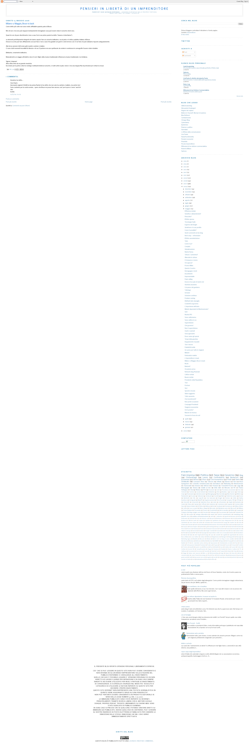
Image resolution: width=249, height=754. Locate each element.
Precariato (197, 510)
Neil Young (228, 541)
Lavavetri (218, 535)
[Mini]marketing (186, 106)
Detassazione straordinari (216, 524)
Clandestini (184, 522)
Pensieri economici (187, 139)
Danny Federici (191, 506)
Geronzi (234, 528)
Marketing (227, 484)
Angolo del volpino (187, 110)
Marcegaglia (185, 488)
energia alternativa (202, 514)
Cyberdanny (185, 122)
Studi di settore (232, 549)
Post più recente (11, 102)
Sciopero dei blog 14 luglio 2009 (191, 512)
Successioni (222, 512)
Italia (191, 535)
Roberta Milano (186, 149)
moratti (215, 557)
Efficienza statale (190, 211)
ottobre (187, 195)
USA (185, 514)
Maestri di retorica (190, 413)
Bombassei (227, 518)
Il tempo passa (185, 606)
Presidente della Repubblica (194, 380)
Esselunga (211, 526)
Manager (223, 537)
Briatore (183, 520)
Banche (227, 481)
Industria (231, 532)
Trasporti (222, 551)
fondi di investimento (224, 514)
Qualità (192, 547)
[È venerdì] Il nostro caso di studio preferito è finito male (201, 68)
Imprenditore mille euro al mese (218, 532)
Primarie (233, 545)
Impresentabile (189, 276)
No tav (235, 541)
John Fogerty (198, 535)
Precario (227, 545)
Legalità (225, 535)
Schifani (183, 549)
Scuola (193, 496)
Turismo (191, 492)
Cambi (195, 520)
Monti (204, 541)
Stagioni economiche (191, 407)
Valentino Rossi (205, 502)
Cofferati (204, 504)
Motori (239, 494)
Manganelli (231, 537)
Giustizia (201, 530)
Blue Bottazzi (185, 115)
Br (233, 518)
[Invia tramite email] (15, 69)
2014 (185, 164)
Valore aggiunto (190, 393)
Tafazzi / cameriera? (191, 255)
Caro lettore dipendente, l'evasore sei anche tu (201, 596)
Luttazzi (202, 537)
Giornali (194, 530)
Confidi (200, 522)
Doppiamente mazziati (192, 342)
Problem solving (190, 298)
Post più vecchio (166, 102)
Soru (239, 490)
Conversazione (217, 522)
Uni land (187, 293)
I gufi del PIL (187, 86)
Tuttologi (188, 290)
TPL (240, 549)
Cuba (240, 522)
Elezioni (197, 486)
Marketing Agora (186, 539)
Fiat (234, 481)
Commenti (187, 56)
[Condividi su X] (19, 69)
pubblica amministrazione (200, 516)
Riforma (206, 547)
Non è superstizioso (191, 328)
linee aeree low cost (199, 557)
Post (185, 52)
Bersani (212, 518)
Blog (241, 475)
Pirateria (209, 545)
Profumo (185, 547)
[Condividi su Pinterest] (23, 69)
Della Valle (217, 488)
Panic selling (188, 279)
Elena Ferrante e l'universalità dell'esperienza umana (199, 80)
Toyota (231, 512)
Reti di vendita (223, 510)
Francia (228, 528)
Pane (236, 543)
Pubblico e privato (186, 643)
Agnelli (226, 516)
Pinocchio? (188, 216)
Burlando (238, 502)
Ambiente (211, 492)
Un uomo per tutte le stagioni (194, 350)
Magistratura (215, 537)
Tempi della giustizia (191, 339)
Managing (211, 494)
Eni (213, 506)
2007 (185, 184)
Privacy (205, 510)
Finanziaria (190, 494)
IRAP (194, 532)
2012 (185, 169)
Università (195, 502)
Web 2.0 (205, 553)
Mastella (195, 539)
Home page (88, 102)
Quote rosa (199, 547)
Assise (241, 496)
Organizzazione (209, 500)
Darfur (196, 524)
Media (208, 539)
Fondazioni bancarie (211, 528)
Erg (206, 526)
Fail (228, 526)
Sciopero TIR (230, 500)
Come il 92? (188, 244)
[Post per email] (7, 69)
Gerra (240, 528)
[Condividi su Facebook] (21, 69)
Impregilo (204, 532)
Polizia (221, 545)
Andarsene (184, 518)
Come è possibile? (190, 230)
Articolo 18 (205, 518)
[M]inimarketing (213, 553)
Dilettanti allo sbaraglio (192, 301)
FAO (224, 526)
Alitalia (219, 481)
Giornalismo (217, 484)
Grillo (234, 498)
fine (209, 555)
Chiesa (190, 504)
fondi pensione (221, 555)
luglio (187, 203)
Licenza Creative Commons (141, 741)
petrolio (234, 557)
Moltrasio (198, 541)
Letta (185, 508)
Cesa (240, 520)
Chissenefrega (191, 478)
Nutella (183, 543)
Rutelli (216, 547)
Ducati (233, 524)
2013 (185, 167)
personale (227, 557)
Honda (189, 532)
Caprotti (201, 498)
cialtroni (239, 553)
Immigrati (192, 500)
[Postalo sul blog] (17, 69)
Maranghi (239, 537)
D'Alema (183, 524)
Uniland (229, 551)
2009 (185, 178)
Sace (221, 547)
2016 (185, 161)
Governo (229, 475)
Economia (185, 480)
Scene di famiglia (185, 615)
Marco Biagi (203, 508)
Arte (218, 492)
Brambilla (238, 518)
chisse (233, 553)
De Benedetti (203, 524)
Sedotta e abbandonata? (193, 214)
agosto (187, 200)
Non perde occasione (191, 402)
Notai (240, 541)
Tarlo (186, 241)
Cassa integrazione (226, 520)
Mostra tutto (240, 96)
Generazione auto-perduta (195, 633)
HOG (184, 532)
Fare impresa (188, 475)
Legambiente (233, 535)
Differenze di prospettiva (188, 578)
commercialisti (185, 555)
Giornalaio (184, 129)
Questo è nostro (190, 268)
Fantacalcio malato (191, 355)
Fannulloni (239, 526)
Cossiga (225, 522)
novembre (188, 192)
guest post (184, 557)
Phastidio (184, 141)
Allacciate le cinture (191, 257)
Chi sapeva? (188, 263)
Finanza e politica (186, 127)
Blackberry (219, 518)
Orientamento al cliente (226, 543)
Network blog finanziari (192, 372)
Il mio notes (185, 34)
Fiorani (202, 528)
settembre (188, 197)
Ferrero (189, 528)
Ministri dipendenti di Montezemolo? (196, 309)
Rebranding (187, 74)
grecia (240, 555)
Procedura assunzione (229, 490)
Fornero (227, 498)
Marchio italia (221, 494)
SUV (186, 312)
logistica (209, 557)
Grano (218, 530)
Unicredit (186, 502)
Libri (218, 490)
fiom (213, 555)
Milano (241, 508)
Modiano (191, 541)
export (213, 514)
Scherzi (240, 547)
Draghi (220, 498)
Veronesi (240, 551)
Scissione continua (191, 295)
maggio (187, 209)
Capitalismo (215, 520)
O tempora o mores (191, 260)
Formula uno (228, 506)
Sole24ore (213, 512)
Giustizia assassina (191, 285)
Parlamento (184, 496)
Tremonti (184, 492)
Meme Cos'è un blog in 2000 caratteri (223, 539)
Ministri (187, 353)
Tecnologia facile (190, 222)
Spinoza (186, 72)
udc (212, 516)
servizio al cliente (186, 559)
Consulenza (207, 522)
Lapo (211, 535)
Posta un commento (12, 99)
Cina (191, 490)
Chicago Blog (185, 120)
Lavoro (205, 478)
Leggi (239, 486)
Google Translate (210, 530)
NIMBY (216, 541)
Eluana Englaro (193, 526)
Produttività (213, 510)
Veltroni (206, 486)
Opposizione (213, 543)
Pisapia (216, 545)
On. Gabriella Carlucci (198, 543)
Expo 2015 (219, 526)
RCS (204, 490)
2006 (185, 186)
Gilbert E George (186, 530)
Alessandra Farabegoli (188, 108)
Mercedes (213, 508)
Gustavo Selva (239, 530)
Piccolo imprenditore (188, 144)
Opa (207, 543)
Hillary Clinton (239, 506)
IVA (198, 532)
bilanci (227, 553)
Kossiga (206, 535)
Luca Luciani (193, 508)
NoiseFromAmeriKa (187, 137)
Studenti (223, 549)
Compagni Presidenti (191, 404)
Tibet (212, 551)
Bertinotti (187, 498)
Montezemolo (238, 484)
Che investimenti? (190, 399)
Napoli (222, 541)
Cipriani (196, 504)
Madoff (200, 500)
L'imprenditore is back (192, 358)
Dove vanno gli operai (192, 336)
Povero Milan (189, 265)
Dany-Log (186, 84)
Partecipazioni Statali (192, 545)
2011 (185, 172)
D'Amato (190, 524)
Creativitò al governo (191, 304)
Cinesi (239, 492)
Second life (191, 549)
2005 (185, 431)
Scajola (239, 510)
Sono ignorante (190, 334)
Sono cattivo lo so (190, 320)
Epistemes (184, 125)
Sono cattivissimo (190, 317)
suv (193, 559)
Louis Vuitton (194, 537)
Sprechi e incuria (190, 391)
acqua (191, 514)
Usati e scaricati (190, 331)
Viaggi (184, 553)
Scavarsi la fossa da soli (192, 415)
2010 (185, 175)
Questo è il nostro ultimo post (192, 92)
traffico (213, 559)
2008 (185, 181)
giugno (187, 206)
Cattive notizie (189, 374)
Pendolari (202, 545)
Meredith (238, 539)
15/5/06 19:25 (15, 94)
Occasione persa (190, 369)
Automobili (187, 486)
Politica (204, 475)
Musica (198, 490)
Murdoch (210, 541)
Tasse (217, 475)
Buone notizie (189, 377)
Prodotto (240, 545)
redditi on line (206, 488)
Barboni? (187, 366)
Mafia (208, 537)
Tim (217, 551)
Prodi (229, 480)
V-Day (234, 551)
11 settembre (219, 516)
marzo (187, 422)
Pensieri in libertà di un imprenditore (124, 9)
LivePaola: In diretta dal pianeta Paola (195, 78)
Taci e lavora (189, 344)
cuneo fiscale (195, 555)
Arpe (198, 518)
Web (222, 496)
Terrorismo (199, 551)
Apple (231, 502)
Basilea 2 (225, 492)
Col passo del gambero (192, 287)
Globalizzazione (190, 249)
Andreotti (192, 518)
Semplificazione (201, 549)
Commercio (221, 504)
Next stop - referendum (192, 235)
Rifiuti (232, 510)
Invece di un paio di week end (194, 282)
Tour (186, 383)
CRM (189, 520)
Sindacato (185, 482)
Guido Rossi (225, 530)
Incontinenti (188, 274)
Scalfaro (227, 547)
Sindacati (209, 496)
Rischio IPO (188, 314)
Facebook (220, 506)
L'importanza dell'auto (192, 306)
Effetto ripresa (189, 219)
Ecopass (185, 526)
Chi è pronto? (189, 410)
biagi (222, 553)
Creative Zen (233, 522)
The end (182, 570)
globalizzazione (231, 555)
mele (214, 502)
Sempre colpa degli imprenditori (190, 652)
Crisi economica (216, 480)
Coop (182, 494)
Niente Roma (189, 252)
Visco (204, 480)
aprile (187, 419)
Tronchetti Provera (227, 486)
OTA (188, 543)
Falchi (232, 526)
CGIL (194, 498)
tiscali (207, 559)
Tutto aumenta (189, 396)
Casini (183, 504)
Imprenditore (191, 32)
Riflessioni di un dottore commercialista (194, 146)
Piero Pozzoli (220, 500)
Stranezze (216, 549)
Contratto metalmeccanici (201, 484)
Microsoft (233, 508)
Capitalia (207, 520)
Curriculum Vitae (198, 481)
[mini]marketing (188, 66)
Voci (186, 388)
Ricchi (186, 363)
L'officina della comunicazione (191, 132)
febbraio (188, 424)
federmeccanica (232, 496)
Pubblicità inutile (190, 347)
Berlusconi (234, 478)
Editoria (207, 506)
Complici (187, 246)
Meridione (184, 541)
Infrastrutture (239, 532)
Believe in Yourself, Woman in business (193, 113)
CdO (235, 520)
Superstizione (189, 323)
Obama (195, 488)
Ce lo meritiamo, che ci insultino (196, 586)
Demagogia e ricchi (191, 271)
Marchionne (230, 494)
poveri (240, 557)
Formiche (221, 528)
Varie (238, 480)
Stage (209, 549)
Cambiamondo (186, 118)
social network (201, 492)
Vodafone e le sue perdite (193, 227)
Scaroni (233, 547)
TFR (238, 500)
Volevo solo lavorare (194, 553)
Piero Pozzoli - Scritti (193, 623)
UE (242, 500)
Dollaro (227, 524)
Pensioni (215, 486)
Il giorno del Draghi (191, 225)
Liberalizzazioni (200, 494)
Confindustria (219, 478)
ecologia (203, 555)
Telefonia (183, 551)
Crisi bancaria (211, 498)
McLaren (202, 539)
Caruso (232, 492)
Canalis (201, 520)
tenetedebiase (200, 559)
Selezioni (200, 496)
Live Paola (184, 134)
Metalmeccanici (223, 508)
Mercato (227, 488)
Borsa (195, 480)
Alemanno (233, 516)
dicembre (188, 189)
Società (216, 496)
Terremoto (191, 551)
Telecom (210, 481)
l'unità (190, 557)
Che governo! (189, 325)
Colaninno (212, 504)
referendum (222, 502)
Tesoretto (207, 551)
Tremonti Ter (239, 512)
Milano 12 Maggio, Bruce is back (195, 361)
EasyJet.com (239, 524)
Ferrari (183, 528)
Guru (232, 530)
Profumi (187, 385)
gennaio (188, 427)
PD (234, 488)
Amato (240, 516)
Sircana (205, 512)
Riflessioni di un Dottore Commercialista (196, 90)
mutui (220, 557)
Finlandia (195, 528)
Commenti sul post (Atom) (21, 106)
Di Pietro (200, 506)
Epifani (201, 526)
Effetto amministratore (192, 238)
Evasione (211, 490)
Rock (211, 547)
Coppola (229, 504)
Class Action (192, 522)
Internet (185, 535)
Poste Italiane (187, 510)
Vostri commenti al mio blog (194, 233)
